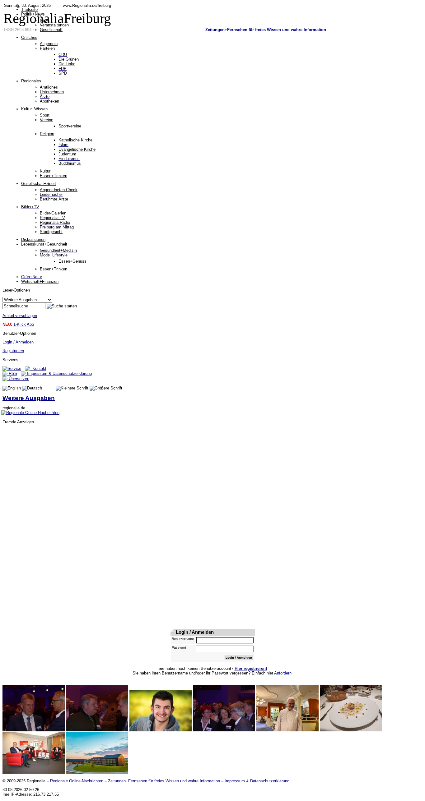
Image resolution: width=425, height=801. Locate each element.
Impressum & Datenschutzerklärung (59, 373)
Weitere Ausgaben (28, 398)
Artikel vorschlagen (19, 315)
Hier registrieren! (251, 668)
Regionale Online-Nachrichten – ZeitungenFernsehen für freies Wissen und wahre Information (135, 781)
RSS (12, 373)
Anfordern (283, 673)
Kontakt (38, 368)
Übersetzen (18, 378)
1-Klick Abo (23, 324)
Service (14, 368)
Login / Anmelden (18, 342)
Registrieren (13, 350)
